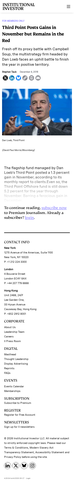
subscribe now (54, 207)
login (29, 217)
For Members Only (13, 21)
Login (28, 478)
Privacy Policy (12, 457)
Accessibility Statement (49, 452)
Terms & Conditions (16, 447)
